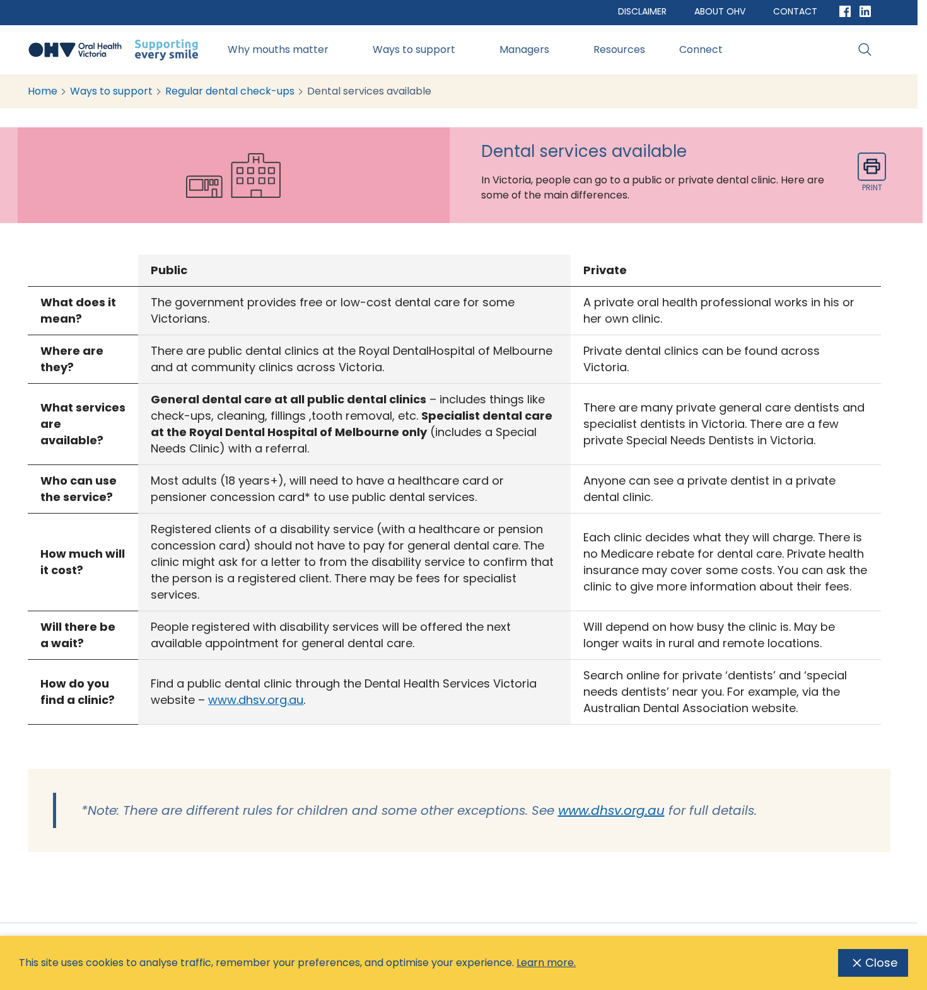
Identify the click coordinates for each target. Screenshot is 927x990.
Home (42, 91)
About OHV (719, 11)
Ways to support (414, 49)
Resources (619, 49)
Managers (524, 49)
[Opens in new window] (845, 11)
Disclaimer (642, 11)
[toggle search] (865, 50)
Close (881, 962)
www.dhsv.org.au (255, 700)
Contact (795, 11)
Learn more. (546, 962)
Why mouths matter (278, 49)
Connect (701, 49)
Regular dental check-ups (229, 91)
